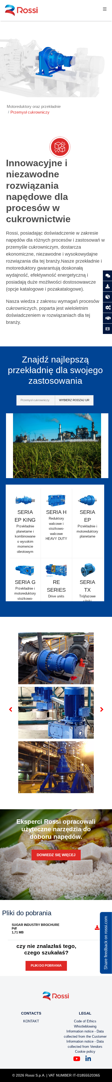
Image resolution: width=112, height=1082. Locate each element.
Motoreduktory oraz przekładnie (34, 106)
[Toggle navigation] (105, 10)
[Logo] (56, 998)
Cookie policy (85, 1051)
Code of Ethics (85, 1021)
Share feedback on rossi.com (106, 943)
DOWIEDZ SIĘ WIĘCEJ (56, 855)
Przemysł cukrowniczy (29, 112)
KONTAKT (31, 1021)
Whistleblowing (85, 1026)
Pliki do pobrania (46, 965)
